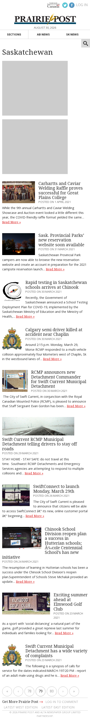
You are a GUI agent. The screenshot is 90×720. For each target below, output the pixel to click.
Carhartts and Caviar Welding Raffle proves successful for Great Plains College (60, 190)
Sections (14, 34)
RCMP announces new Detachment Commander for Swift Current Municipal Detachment (58, 379)
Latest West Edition (21, 707)
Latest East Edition (58, 707)
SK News (72, 34)
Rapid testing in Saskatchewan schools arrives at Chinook (56, 285)
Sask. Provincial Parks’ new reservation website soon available (61, 240)
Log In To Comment (61, 702)
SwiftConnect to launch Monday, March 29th (56, 489)
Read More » (11, 222)
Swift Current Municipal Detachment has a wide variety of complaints (56, 651)
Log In (82, 4)
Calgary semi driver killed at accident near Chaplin (53, 332)
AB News (43, 34)
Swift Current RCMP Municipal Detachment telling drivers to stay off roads (39, 444)
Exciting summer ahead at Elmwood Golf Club (71, 601)
